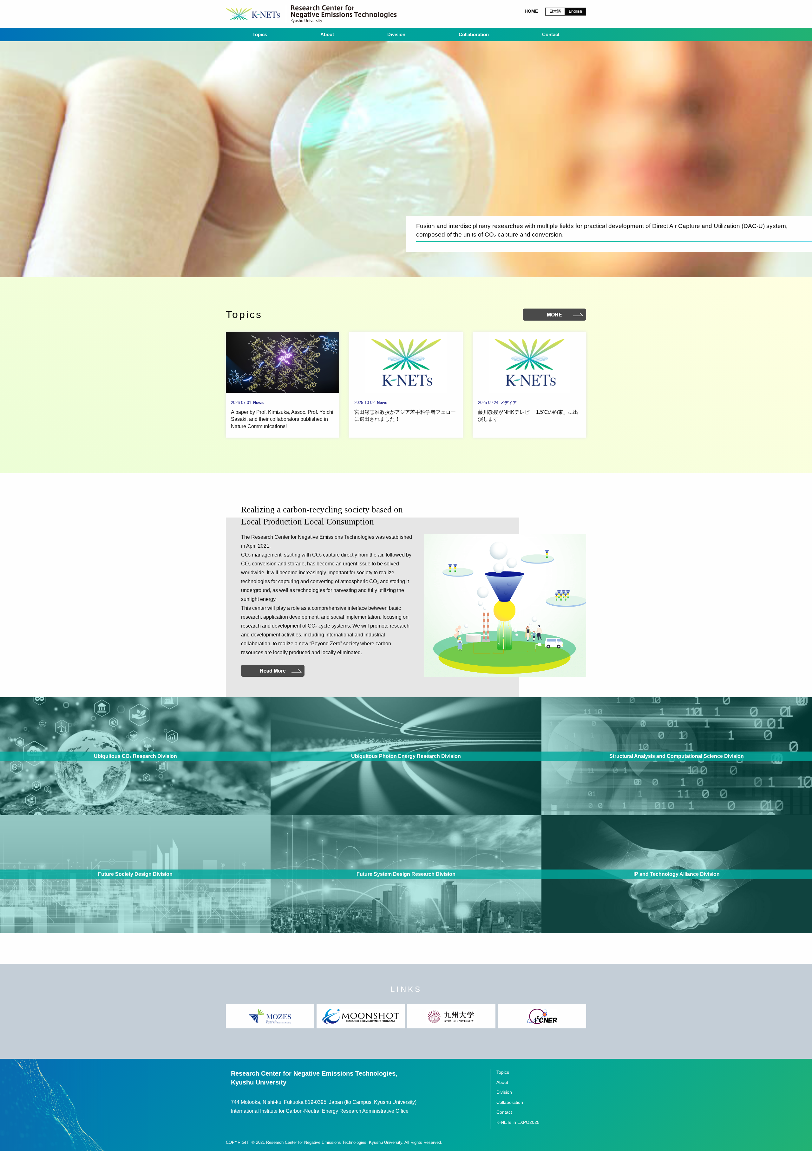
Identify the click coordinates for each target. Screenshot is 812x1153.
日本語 (555, 11)
